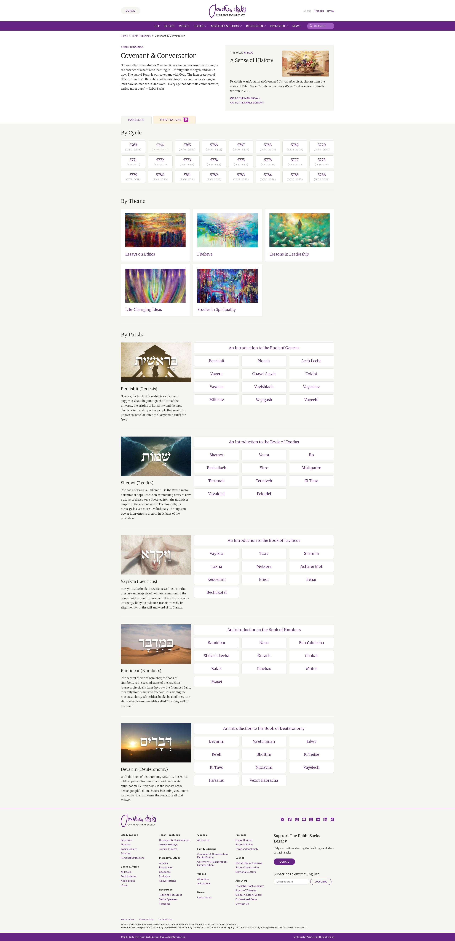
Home (124, 35)
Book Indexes (128, 876)
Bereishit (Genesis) (139, 388)
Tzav (263, 553)
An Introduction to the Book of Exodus (264, 442)
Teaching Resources (170, 894)
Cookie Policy (166, 919)
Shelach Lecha (216, 655)
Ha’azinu (216, 780)
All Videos (203, 879)
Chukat (311, 655)
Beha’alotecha (311, 642)
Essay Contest (244, 840)
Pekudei (264, 493)
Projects (278, 26)
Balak (216, 668)
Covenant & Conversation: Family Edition (212, 855)
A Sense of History (252, 60)
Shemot (217, 455)
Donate (130, 10)
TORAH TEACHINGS (132, 47)
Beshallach (216, 468)
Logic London (327, 936)
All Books (126, 871)
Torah (199, 26)
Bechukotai (217, 592)
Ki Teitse (311, 754)
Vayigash (264, 399)
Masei (216, 681)
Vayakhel (216, 493)
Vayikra (216, 553)
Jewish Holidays (168, 844)
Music (124, 885)
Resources (255, 26)
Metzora (264, 566)
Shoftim (264, 754)
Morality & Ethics (225, 26)
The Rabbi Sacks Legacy (249, 885)
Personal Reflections (132, 857)
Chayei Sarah (264, 373)
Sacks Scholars (244, 844)
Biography (127, 840)
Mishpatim (311, 468)
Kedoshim (216, 579)
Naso (264, 642)
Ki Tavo (216, 767)
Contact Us (242, 903)
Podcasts (164, 876)
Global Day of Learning (248, 863)
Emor (264, 579)
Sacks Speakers (168, 899)
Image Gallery (129, 848)
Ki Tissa (311, 481)
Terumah (216, 481)
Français (319, 10)
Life (157, 26)
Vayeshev (311, 386)
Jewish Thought (168, 848)
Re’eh (216, 754)
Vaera (264, 455)
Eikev (311, 741)
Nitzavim (264, 767)
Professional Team (246, 899)
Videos (184, 26)
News (296, 26)
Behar (311, 579)
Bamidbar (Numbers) (141, 670)
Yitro (264, 468)
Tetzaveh (264, 481)
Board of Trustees (245, 890)
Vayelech (311, 767)
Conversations (167, 880)
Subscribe (321, 881)
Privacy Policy (146, 919)
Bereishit (216, 360)
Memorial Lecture (245, 871)
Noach (264, 360)
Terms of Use (127, 919)
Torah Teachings (141, 35)
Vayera (216, 373)
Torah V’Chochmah (246, 848)
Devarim (216, 741)
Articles (163, 863)
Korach (264, 655)
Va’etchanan (264, 741)
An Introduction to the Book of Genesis (264, 347)
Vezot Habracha (264, 780)
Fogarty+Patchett (306, 936)
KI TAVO (248, 52)
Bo (311, 455)
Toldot (311, 373)
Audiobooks (128, 880)
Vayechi (311, 399)
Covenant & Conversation (174, 840)
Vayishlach (264, 386)
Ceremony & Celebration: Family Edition (212, 863)
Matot (311, 668)
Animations (203, 883)
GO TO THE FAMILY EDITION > (247, 102)
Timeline (125, 844)
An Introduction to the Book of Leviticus (264, 540)
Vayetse (216, 386)
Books (169, 26)
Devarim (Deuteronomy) (144, 769)
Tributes (125, 853)
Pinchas (264, 668)
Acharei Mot (311, 566)
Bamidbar (217, 642)
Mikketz (216, 399)
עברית (330, 10)
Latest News (204, 897)
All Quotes (203, 840)
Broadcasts (165, 867)
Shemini (311, 553)
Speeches (165, 871)
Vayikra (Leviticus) (139, 581)
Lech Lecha (311, 360)
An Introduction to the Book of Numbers (264, 629)
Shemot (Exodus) (137, 482)
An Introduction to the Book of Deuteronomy (264, 728)
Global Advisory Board (248, 894)
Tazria (216, 566)
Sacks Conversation (247, 867)
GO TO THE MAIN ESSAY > (245, 98)
